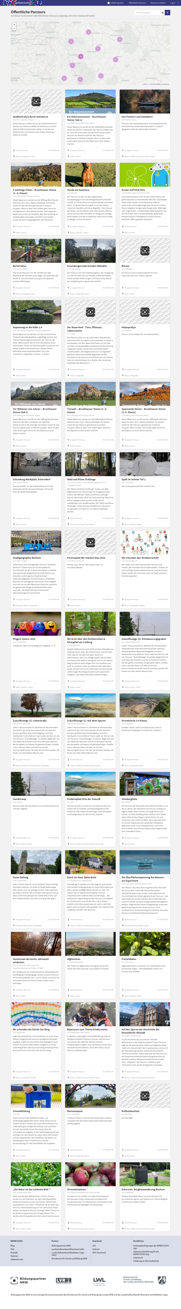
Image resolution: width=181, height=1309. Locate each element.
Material (14, 1256)
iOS (94, 1245)
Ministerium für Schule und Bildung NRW (69, 1258)
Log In (172, 3)
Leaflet (145, 84)
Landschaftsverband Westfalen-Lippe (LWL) (68, 1253)
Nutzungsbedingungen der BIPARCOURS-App (151, 1247)
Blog (13, 1245)
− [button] (14, 28)
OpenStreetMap (155, 84)
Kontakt (14, 1252)
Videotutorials (17, 1259)
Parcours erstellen (158, 3)
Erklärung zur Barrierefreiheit (146, 1261)
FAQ (12, 1249)
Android (95, 1249)
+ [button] (14, 24)
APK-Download (99, 1252)
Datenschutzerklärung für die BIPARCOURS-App (146, 1252)
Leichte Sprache (117, 3)
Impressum (138, 1257)
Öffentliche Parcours (137, 3)
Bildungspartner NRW (61, 1245)
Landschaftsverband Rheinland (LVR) (68, 1249)
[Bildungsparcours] (22, 3)
